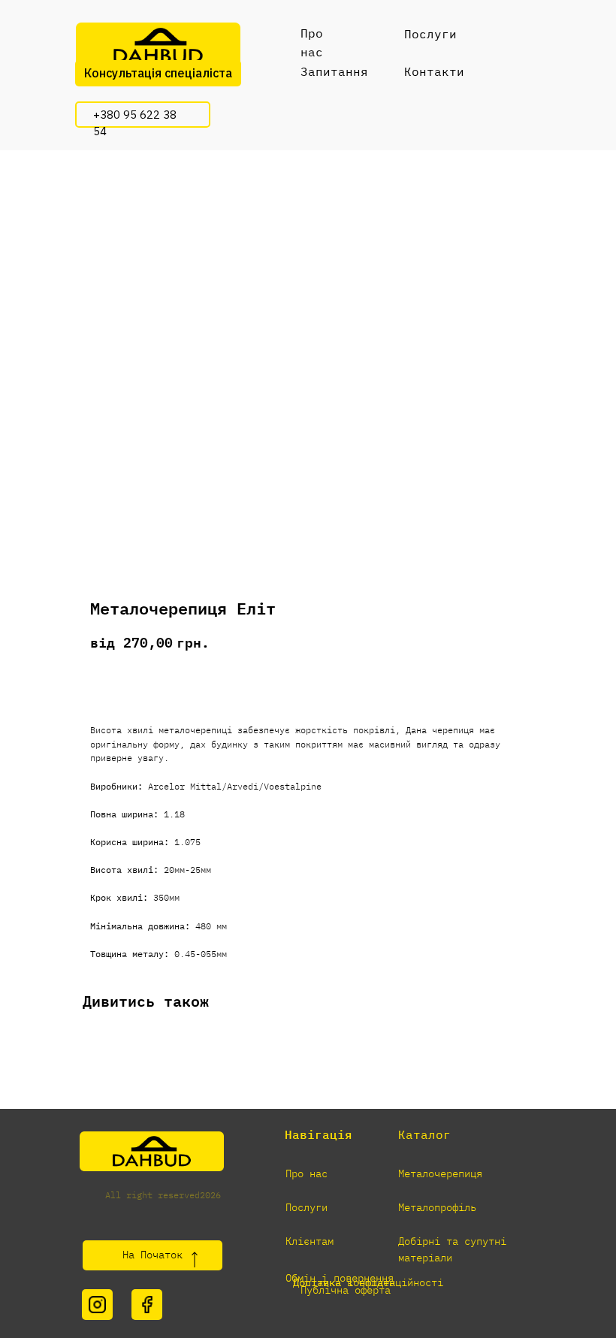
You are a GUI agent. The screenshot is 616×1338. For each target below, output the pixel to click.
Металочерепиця (440, 1173)
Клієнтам (309, 1241)
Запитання (334, 71)
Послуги (430, 33)
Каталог (424, 1134)
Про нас (306, 1173)
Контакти (434, 71)
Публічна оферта (345, 1290)
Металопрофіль (437, 1207)
